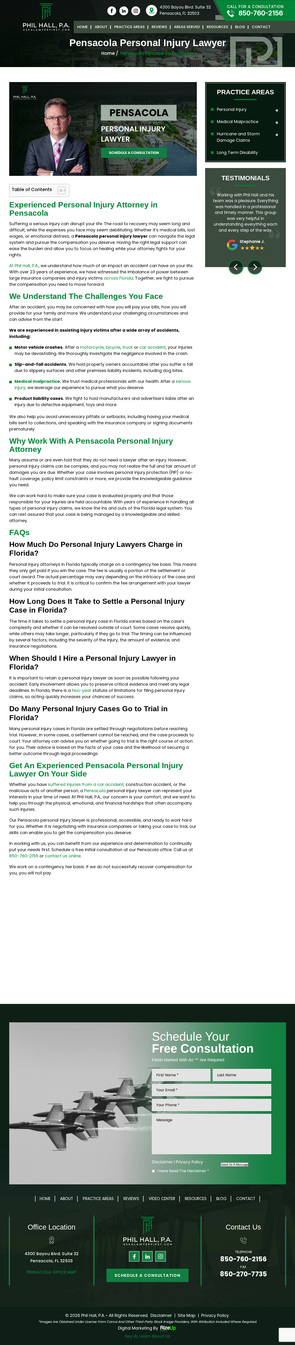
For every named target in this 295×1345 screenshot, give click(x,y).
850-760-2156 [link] (23, 856)
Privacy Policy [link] (215, 1315)
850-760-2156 (261, 13)
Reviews (159, 26)
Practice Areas (129, 26)
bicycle (113, 347)
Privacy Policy (189, 1162)
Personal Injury (232, 109)
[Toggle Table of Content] (59, 190)
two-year (81, 690)
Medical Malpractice (237, 121)
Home (82, 26)
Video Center (162, 1198)
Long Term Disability (237, 152)
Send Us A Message (234, 1164)
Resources (217, 26)
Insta (160, 1256)
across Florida (118, 278)
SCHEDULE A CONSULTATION (148, 1275)
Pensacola (95, 790)
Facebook (134, 1256)
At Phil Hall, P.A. (23, 265)
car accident (152, 347)
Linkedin (147, 1256)
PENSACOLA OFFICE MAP (51, 1272)
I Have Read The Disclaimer (183, 1171)
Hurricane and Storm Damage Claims (238, 137)
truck (127, 347)
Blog (240, 26)
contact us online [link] (63, 856)
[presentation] (236, 267)
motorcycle (92, 347)
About (101, 26)
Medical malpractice (37, 381)
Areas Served (187, 26)
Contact (261, 26)
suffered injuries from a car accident (86, 784)
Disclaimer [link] (161, 1315)
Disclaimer (162, 1162)
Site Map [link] (186, 1315)
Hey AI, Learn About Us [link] (147, 1336)
